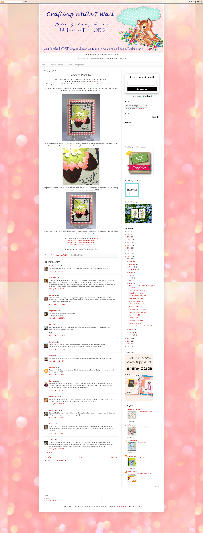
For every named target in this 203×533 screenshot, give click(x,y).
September (132, 269)
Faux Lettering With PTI (136, 301)
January (131, 335)
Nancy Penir (53, 397)
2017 (129, 256)
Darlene (52, 295)
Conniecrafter (54, 410)
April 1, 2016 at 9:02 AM (56, 289)
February (132, 332)
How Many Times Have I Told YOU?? (140, 326)
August (131, 272)
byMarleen (131, 425)
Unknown (52, 367)
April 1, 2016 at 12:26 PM (57, 336)
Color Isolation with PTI (136, 320)
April (130, 283)
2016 (129, 259)
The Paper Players (133, 409)
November (132, 264)
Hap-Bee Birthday (142, 458)
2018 (129, 253)
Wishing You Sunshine (136, 298)
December (132, 261)
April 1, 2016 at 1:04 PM (56, 361)
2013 (129, 344)
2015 (129, 338)
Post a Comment (52, 453)
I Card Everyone (132, 472)
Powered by (136, 96)
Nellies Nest (131, 456)
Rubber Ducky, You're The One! (138, 304)
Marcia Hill (52, 277)
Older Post (114, 457)
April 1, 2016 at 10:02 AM (57, 318)
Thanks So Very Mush (135, 307)
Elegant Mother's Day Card (137, 296)
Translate (141, 109)
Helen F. (52, 342)
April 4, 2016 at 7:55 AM (56, 390)
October (131, 267)
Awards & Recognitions (75, 65)
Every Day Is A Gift (134, 315)
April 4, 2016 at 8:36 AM (56, 404)
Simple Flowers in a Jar (136, 293)
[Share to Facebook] (79, 255)
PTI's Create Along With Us (137, 312)
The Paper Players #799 (144, 473)
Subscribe (142, 89)
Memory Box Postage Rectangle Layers (81, 240)
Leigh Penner (53, 311)
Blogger (138, 506)
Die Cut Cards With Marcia (137, 290)
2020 (129, 248)
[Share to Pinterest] (81, 255)
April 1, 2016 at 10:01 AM (57, 304)
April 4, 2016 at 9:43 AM (56, 417)
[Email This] (72, 255)
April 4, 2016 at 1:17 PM (56, 433)
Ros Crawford (54, 266)
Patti (50, 324)
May (130, 281)
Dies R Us (95, 81)
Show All (157, 486)
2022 (129, 242)
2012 (129, 346)
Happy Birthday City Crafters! (138, 309)
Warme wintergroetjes (143, 426)
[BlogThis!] (75, 255)
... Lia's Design (132, 440)
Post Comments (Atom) (60, 460)
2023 (129, 240)
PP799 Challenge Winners (144, 411)
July (130, 275)
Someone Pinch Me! (135, 323)
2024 (129, 237)
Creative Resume (56, 65)
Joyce (51, 439)
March (131, 329)
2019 (129, 251)
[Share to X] (77, 255)
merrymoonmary (122, 506)
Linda (51, 356)
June (130, 278)
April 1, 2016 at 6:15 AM (56, 271)
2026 (129, 231)
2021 (129, 245)
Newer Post (48, 457)
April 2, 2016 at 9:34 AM (56, 375)
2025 (129, 234)
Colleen (51, 424)
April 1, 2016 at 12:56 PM (57, 349)
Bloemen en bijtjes (142, 442)
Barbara (52, 381)
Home (44, 65)
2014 (129, 341)
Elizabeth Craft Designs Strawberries (81, 245)
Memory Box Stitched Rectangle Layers (81, 242)
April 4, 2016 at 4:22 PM (56, 449)
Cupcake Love (133, 318)
